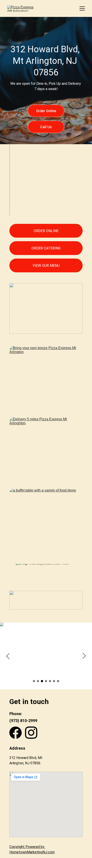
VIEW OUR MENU (46, 265)
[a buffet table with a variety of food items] (46, 516)
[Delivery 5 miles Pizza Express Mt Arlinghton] (46, 446)
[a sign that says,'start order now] (46, 574)
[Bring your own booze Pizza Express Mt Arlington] (46, 375)
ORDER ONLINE (46, 231)
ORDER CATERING (46, 248)
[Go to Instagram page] (31, 732)
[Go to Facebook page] (15, 732)
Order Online (46, 111)
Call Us (46, 127)
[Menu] (82, 8)
